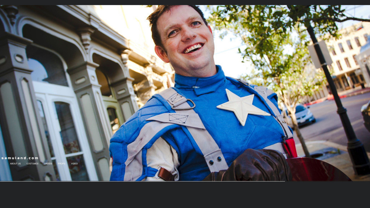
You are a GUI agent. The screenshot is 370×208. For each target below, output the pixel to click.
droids (48, 163)
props (61, 163)
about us (15, 163)
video (74, 163)
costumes (32, 163)
